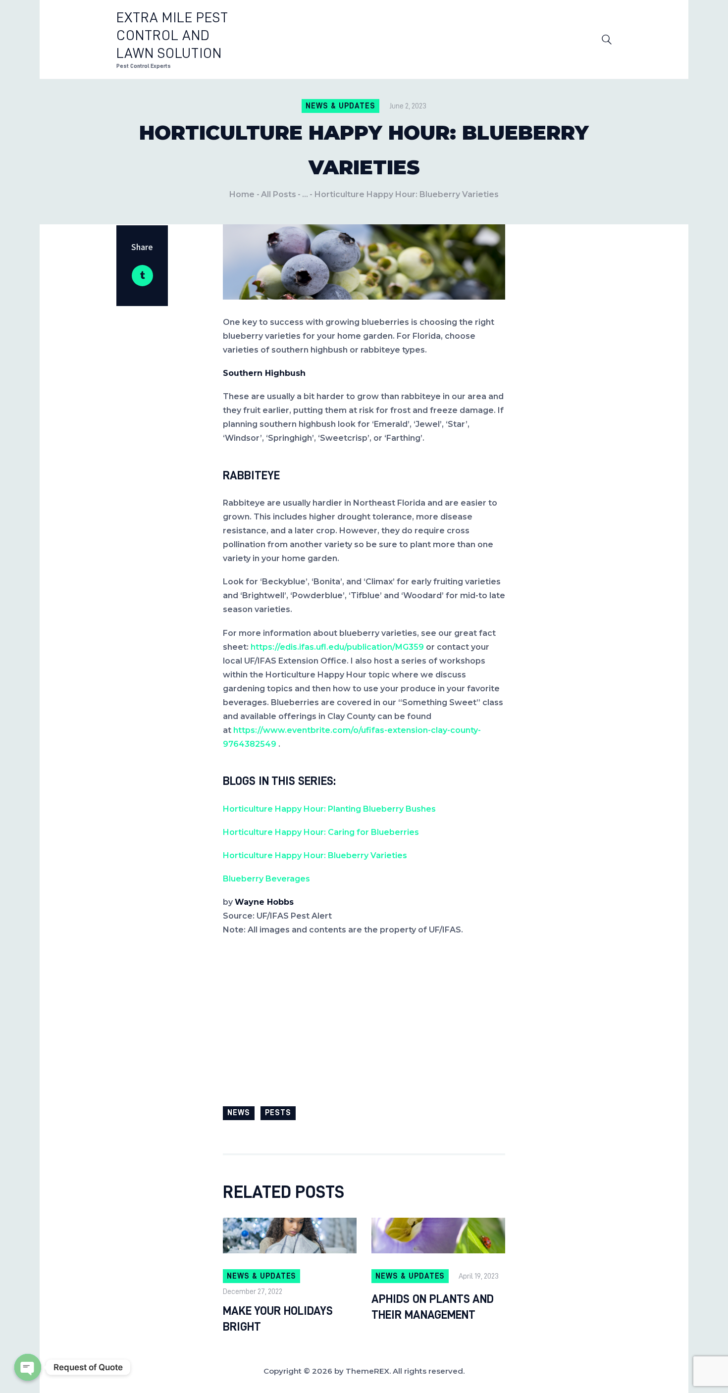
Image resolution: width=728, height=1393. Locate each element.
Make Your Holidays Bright (278, 1319)
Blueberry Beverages (266, 878)
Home (242, 194)
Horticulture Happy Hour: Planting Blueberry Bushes (329, 809)
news (238, 1113)
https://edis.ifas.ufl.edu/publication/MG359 (337, 647)
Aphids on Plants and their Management (432, 1307)
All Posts (278, 194)
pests (278, 1113)
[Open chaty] (27, 1367)
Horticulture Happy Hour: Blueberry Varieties (315, 855)
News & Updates (340, 106)
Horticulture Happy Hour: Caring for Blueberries (321, 832)
